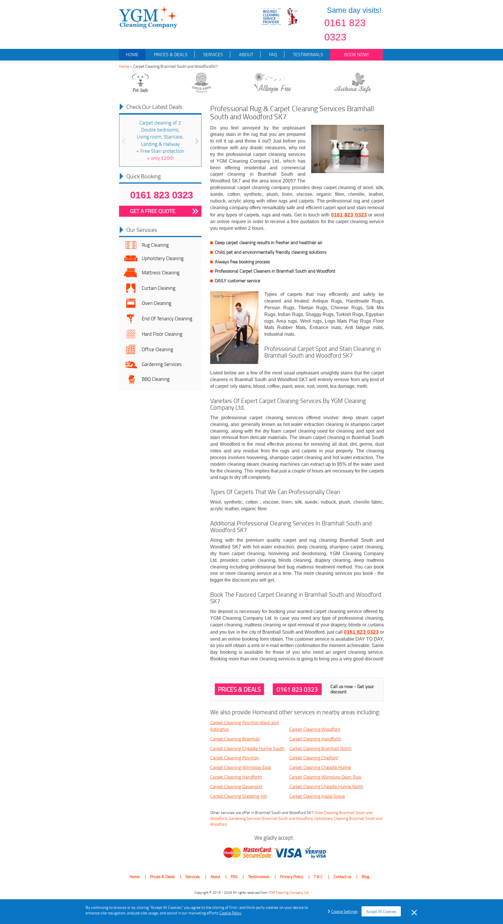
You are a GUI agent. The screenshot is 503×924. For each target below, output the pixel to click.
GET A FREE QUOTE (152, 211)
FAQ (272, 54)
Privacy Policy (291, 876)
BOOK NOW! (356, 54)
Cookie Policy (230, 913)
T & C (318, 876)
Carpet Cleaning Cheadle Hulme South (247, 748)
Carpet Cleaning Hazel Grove (317, 796)
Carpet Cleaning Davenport (236, 786)
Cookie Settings (344, 911)
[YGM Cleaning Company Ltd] (148, 16)
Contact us (343, 876)
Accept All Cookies (381, 911)
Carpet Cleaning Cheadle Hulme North (326, 786)
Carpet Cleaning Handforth (315, 738)
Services (212, 54)
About (245, 54)
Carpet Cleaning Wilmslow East (240, 767)
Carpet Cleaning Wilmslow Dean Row (325, 777)
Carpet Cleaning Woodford (314, 729)
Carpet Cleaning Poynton (234, 757)
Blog (365, 876)
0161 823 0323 (345, 29)
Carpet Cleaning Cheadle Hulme (320, 767)
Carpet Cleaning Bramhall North (320, 748)
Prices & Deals (170, 54)
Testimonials (307, 54)
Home (132, 54)
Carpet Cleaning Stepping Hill (238, 796)
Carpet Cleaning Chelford (313, 757)
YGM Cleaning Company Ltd (288, 892)
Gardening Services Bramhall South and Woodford (271, 818)
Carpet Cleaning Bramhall (235, 738)
